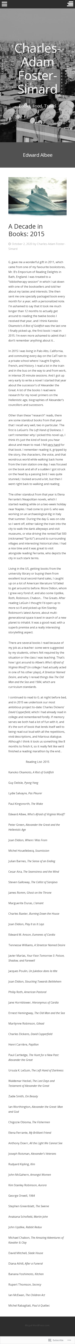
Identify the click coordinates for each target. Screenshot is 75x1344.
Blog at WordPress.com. (37, 1325)
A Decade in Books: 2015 (26, 230)
